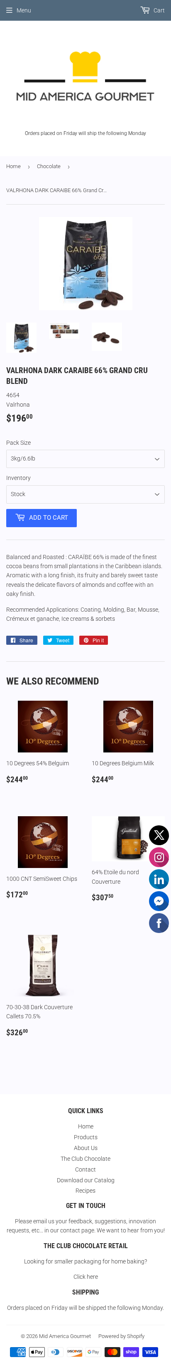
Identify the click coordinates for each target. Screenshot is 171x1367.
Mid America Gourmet (65, 1336)
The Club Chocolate (85, 1158)
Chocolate (49, 166)
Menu (24, 10)
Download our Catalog (86, 1180)
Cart (158, 10)
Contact (85, 1169)
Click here (85, 1276)
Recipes (85, 1190)
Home (13, 166)
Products (86, 1137)
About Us (86, 1148)
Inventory (18, 478)
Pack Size (18, 442)
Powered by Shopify (121, 1336)
